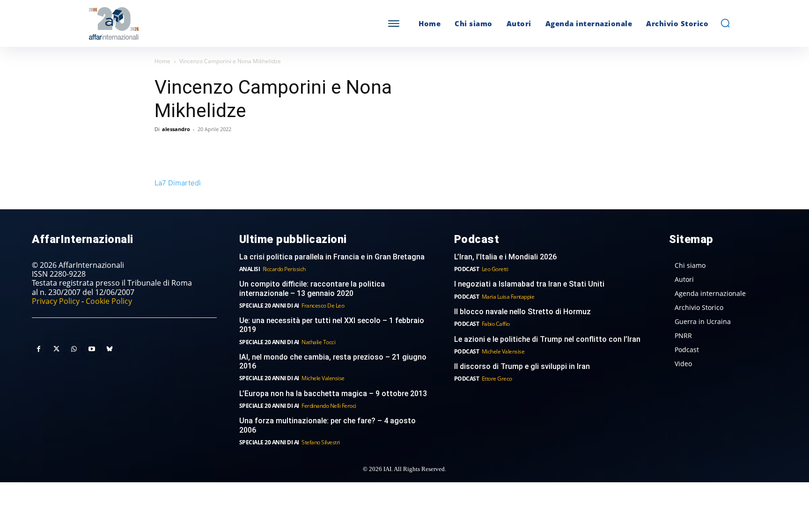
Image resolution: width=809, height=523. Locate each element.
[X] (185, 150)
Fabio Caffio (496, 324)
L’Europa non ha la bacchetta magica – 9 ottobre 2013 (334, 393)
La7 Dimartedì (177, 182)
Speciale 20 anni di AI (269, 305)
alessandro (176, 129)
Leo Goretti (495, 269)
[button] (725, 23)
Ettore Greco (497, 379)
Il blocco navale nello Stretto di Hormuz (522, 311)
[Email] (250, 150)
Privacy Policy (56, 301)
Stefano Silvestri (321, 442)
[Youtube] (91, 349)
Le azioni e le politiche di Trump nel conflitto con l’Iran (547, 339)
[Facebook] (163, 150)
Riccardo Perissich (284, 269)
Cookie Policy (109, 301)
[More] (293, 150)
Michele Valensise (323, 378)
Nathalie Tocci (318, 342)
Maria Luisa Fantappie (508, 297)
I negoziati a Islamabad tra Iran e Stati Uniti (529, 284)
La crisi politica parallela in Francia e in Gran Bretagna (332, 256)
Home (162, 61)
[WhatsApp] (207, 150)
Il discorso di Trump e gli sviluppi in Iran (522, 366)
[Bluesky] (109, 349)
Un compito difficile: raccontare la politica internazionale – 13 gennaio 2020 (312, 288)
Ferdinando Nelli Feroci (329, 406)
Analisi (249, 269)
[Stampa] (271, 150)
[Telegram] (228, 150)
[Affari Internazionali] (160, 23)
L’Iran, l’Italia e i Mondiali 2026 (505, 256)
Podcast (466, 269)
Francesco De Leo (323, 305)
